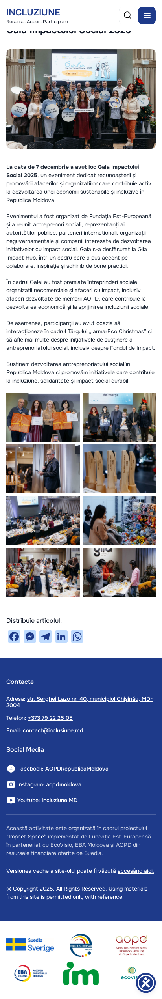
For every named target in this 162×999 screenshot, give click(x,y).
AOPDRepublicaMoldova (77, 769)
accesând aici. (136, 870)
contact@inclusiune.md (53, 730)
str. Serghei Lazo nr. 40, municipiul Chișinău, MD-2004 (79, 702)
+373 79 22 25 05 (50, 717)
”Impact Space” (26, 836)
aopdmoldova (63, 784)
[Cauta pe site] (128, 15)
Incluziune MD (59, 800)
